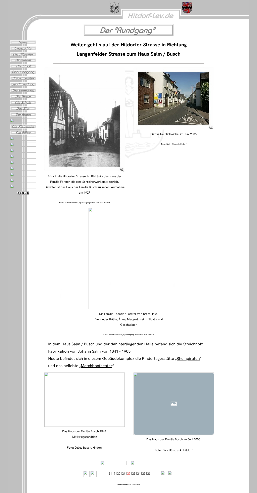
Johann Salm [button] (89, 351)
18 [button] (108, 474)
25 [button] (143, 474)
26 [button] (148, 474)
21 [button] (123, 474)
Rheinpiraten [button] (188, 358)
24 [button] (138, 474)
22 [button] (128, 474)
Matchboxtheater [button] (96, 365)
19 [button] (113, 474)
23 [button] (133, 474)
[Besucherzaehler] (23, 194)
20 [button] (118, 474)
